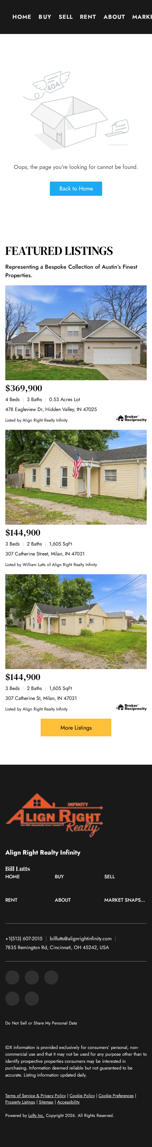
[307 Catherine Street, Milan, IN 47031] (76, 477)
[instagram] (12, 999)
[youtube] (32, 999)
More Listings (76, 728)
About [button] (114, 17)
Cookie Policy (82, 1095)
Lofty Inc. (36, 1115)
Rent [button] (88, 17)
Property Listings (20, 1102)
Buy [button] (45, 17)
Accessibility (68, 1102)
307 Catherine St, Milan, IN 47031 (41, 698)
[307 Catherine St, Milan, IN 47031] (76, 621)
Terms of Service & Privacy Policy (35, 1095)
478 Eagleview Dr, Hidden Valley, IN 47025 (51, 409)
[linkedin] (32, 977)
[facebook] (12, 977)
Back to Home (76, 188)
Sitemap (46, 1102)
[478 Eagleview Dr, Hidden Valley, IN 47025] (76, 332)
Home (21, 17)
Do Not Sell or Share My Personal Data (41, 1023)
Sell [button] (66, 17)
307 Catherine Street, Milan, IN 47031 (44, 553)
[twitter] (51, 977)
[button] (14, 878)
